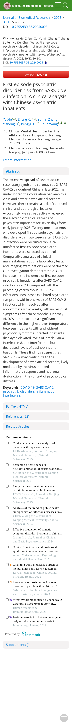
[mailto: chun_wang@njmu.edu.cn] (65, 122)
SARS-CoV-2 (45, 387)
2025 (57, 17)
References (17, 416)
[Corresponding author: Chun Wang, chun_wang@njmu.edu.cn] (61, 122)
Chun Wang (49, 124)
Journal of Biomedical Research (26, 17)
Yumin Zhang (47, 119)
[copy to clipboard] (45, 62)
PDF (38, 74)
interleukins (12, 395)
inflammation (46, 391)
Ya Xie (7, 119)
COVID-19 (27, 387)
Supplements (18, 645)
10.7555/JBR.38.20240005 (28, 27)
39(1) (6, 22)
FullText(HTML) (17, 406)
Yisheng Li (10, 124)
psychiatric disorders (19, 391)
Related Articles (17, 426)
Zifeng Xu (25, 119)
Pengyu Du (29, 124)
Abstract (13, 171)
